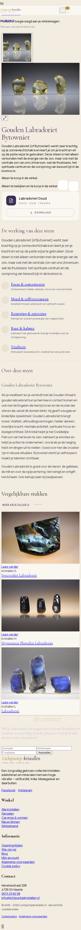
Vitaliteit (18, 346)
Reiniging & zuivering (28, 313)
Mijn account (10, 858)
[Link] (72, 10)
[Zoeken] (63, 10)
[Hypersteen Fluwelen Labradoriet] (40, 630)
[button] (40, 92)
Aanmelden (44, 752)
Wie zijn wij (9, 849)
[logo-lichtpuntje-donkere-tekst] (10, 10)
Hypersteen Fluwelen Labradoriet (27, 643)
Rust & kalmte (22, 328)
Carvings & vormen (15, 818)
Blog (5, 854)
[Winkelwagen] (1, 17)
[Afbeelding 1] (17, 48)
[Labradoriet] (40, 698)
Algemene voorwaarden (18, 862)
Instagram (25, 790)
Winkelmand (10, 826)
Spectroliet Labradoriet (19, 575)
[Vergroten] (5, 118)
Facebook (8, 790)
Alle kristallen (10, 809)
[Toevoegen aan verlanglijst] (63, 185)
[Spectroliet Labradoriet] (40, 562)
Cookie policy (11, 866)
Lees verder (10, 567)
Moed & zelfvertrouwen (30, 299)
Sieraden (8, 813)
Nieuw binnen (11, 822)
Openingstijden (12, 845)
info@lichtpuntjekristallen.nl (21, 898)
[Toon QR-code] (74, 186)
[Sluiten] (1, 26)
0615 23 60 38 (11, 894)
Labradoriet (10, 711)
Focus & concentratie (28, 284)
